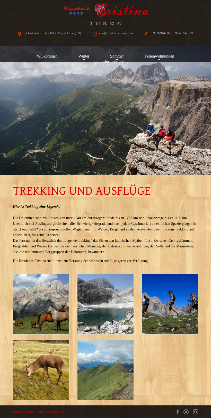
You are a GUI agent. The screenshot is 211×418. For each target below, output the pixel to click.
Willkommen (47, 56)
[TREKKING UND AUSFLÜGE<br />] (41, 304)
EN (98, 23)
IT (91, 23)
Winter (83, 56)
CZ (112, 23)
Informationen (112, 61)
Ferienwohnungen (159, 56)
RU (119, 23)
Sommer (117, 56)
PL (105, 23)
